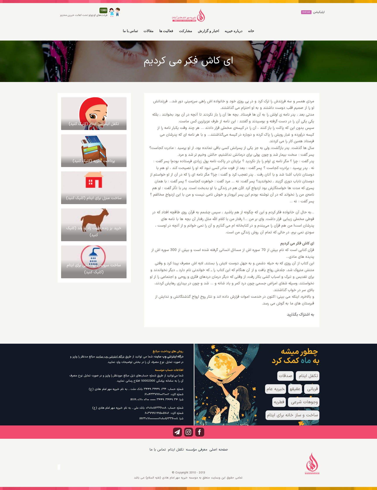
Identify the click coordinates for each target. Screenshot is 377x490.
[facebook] (199, 432)
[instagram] (188, 432)
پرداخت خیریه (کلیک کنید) (94, 161)
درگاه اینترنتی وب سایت (110, 356)
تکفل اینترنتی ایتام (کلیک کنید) (94, 124)
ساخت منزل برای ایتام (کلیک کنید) (94, 198)
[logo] (188, 10)
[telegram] (177, 432)
